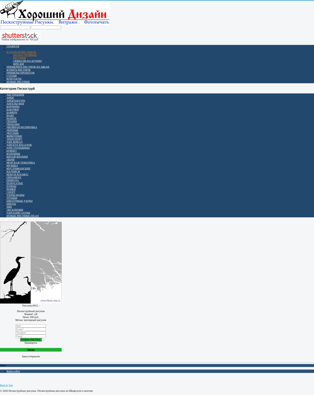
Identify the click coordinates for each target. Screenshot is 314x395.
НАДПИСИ (13, 171)
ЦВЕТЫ (11, 204)
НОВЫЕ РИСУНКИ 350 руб (23, 215)
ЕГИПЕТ (12, 150)
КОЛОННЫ (13, 153)
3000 (9, 207)
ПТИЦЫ (11, 186)
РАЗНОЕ (12, 118)
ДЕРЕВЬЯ (12, 130)
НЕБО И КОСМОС (17, 174)
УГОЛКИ (12, 198)
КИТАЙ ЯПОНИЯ (17, 156)
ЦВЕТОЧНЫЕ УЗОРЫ (20, 201)
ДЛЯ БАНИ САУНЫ (18, 212)
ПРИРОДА (13, 180)
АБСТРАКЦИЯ (15, 94)
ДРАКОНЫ (13, 124)
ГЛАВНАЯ (13, 46)
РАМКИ (11, 189)
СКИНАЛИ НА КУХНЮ (27, 61)
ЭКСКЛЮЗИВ (15, 209)
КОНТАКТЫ (14, 78)
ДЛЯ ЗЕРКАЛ (15, 142)
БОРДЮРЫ (13, 106)
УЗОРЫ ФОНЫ (15, 195)
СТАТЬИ (12, 75)
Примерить (31, 342)
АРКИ (10, 97)
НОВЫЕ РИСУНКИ (18, 81)
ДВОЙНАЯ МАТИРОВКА (22, 127)
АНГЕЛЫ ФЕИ (15, 103)
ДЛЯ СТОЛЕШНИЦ (18, 148)
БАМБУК (12, 112)
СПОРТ (11, 192)
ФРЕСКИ (18, 64)
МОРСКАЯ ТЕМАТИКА (21, 162)
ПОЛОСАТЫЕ (15, 183)
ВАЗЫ (10, 115)
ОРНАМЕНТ (14, 177)
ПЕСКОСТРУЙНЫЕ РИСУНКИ (25, 56)
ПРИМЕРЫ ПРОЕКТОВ (21, 72)
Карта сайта (13, 371)
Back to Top (6, 385)
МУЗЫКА (12, 165)
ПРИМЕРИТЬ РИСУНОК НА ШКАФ (28, 67)
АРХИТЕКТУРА (16, 100)
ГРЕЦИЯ (12, 121)
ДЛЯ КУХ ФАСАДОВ (19, 145)
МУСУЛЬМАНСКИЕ (18, 168)
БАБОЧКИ (13, 109)
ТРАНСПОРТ (14, 139)
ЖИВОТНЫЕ (14, 136)
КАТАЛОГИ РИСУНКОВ (21, 52)
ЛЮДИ (11, 159)
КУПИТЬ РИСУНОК (19, 70)
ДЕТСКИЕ (13, 133)
